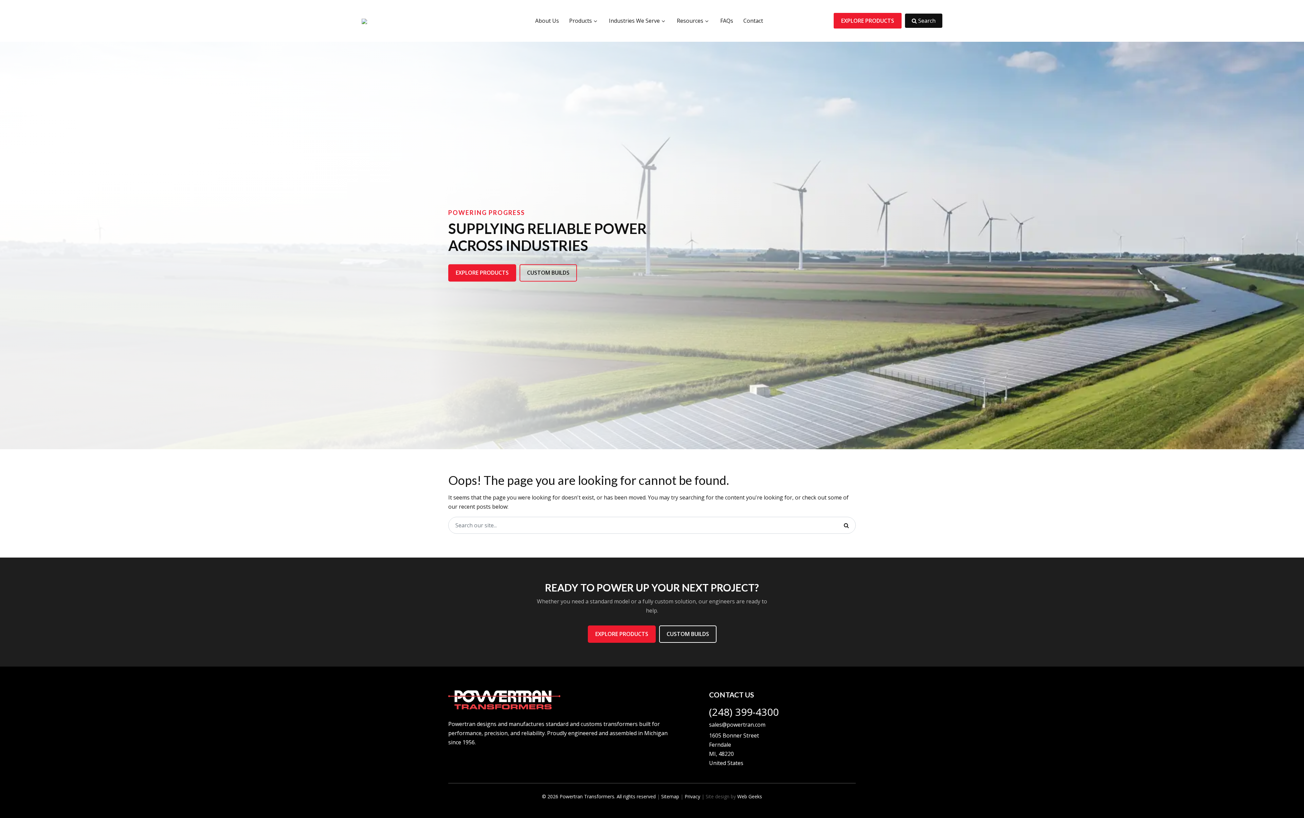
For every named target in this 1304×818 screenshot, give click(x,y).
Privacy (692, 796)
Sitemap (670, 796)
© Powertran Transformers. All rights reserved (599, 796)
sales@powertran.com (737, 724)
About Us (547, 20)
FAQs (726, 20)
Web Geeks (749, 796)
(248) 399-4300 (744, 712)
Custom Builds (548, 273)
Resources (690, 20)
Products (580, 20)
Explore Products (867, 20)
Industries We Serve (634, 20)
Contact (753, 20)
